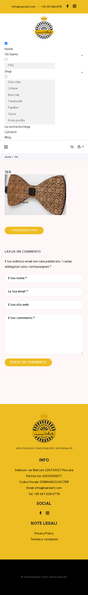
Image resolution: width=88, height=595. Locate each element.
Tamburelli (15, 101)
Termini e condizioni (44, 539)
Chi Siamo (11, 54)
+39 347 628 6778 (51, 6)
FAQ (11, 65)
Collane (13, 88)
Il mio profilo (16, 120)
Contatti (11, 132)
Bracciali (13, 95)
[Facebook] (67, 6)
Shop (8, 71)
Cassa (12, 114)
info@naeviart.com (23, 6)
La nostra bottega (17, 127)
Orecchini (14, 82)
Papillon (13, 107)
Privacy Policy (44, 533)
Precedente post (25, 230)
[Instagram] (74, 6)
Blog (8, 137)
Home (9, 49)
